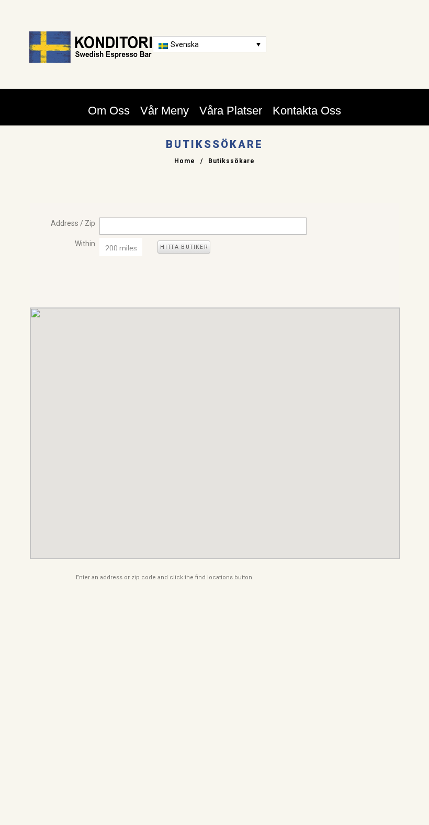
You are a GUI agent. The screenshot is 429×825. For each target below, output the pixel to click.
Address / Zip (73, 223)
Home (184, 161)
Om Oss (109, 110)
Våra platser (230, 110)
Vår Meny (164, 110)
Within (85, 243)
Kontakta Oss (307, 110)
